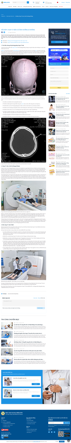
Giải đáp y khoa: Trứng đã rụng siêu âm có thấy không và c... (28, 342)
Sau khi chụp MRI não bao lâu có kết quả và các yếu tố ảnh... (28, 350)
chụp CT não (14, 47)
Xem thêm (68, 93)
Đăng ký (63, 2)
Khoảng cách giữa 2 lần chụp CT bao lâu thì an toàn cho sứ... (28, 333)
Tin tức (43, 6)
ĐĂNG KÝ (66, 422)
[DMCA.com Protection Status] (4, 436)
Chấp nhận (62, 441)
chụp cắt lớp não (16, 50)
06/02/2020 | (15, 40)
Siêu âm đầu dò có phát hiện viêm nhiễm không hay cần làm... (28, 359)
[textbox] (59, 78)
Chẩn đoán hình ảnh (10, 16)
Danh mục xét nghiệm (54, 6)
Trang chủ (3, 16)
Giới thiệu (15, 6)
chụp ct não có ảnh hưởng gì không (13, 293)
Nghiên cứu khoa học (37, 6)
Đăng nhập (68, 2)
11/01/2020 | (16, 42)
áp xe (23, 103)
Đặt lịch (35, 384)
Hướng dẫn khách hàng (27, 6)
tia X (36, 50)
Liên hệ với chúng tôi (59, 42)
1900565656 (4, 420)
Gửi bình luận (40, 308)
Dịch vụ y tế (20, 6)
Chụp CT (2, 50)
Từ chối (57, 441)
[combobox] (59, 78)
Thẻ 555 (47, 6)
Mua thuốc (61, 6)
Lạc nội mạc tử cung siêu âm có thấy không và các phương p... (28, 324)
